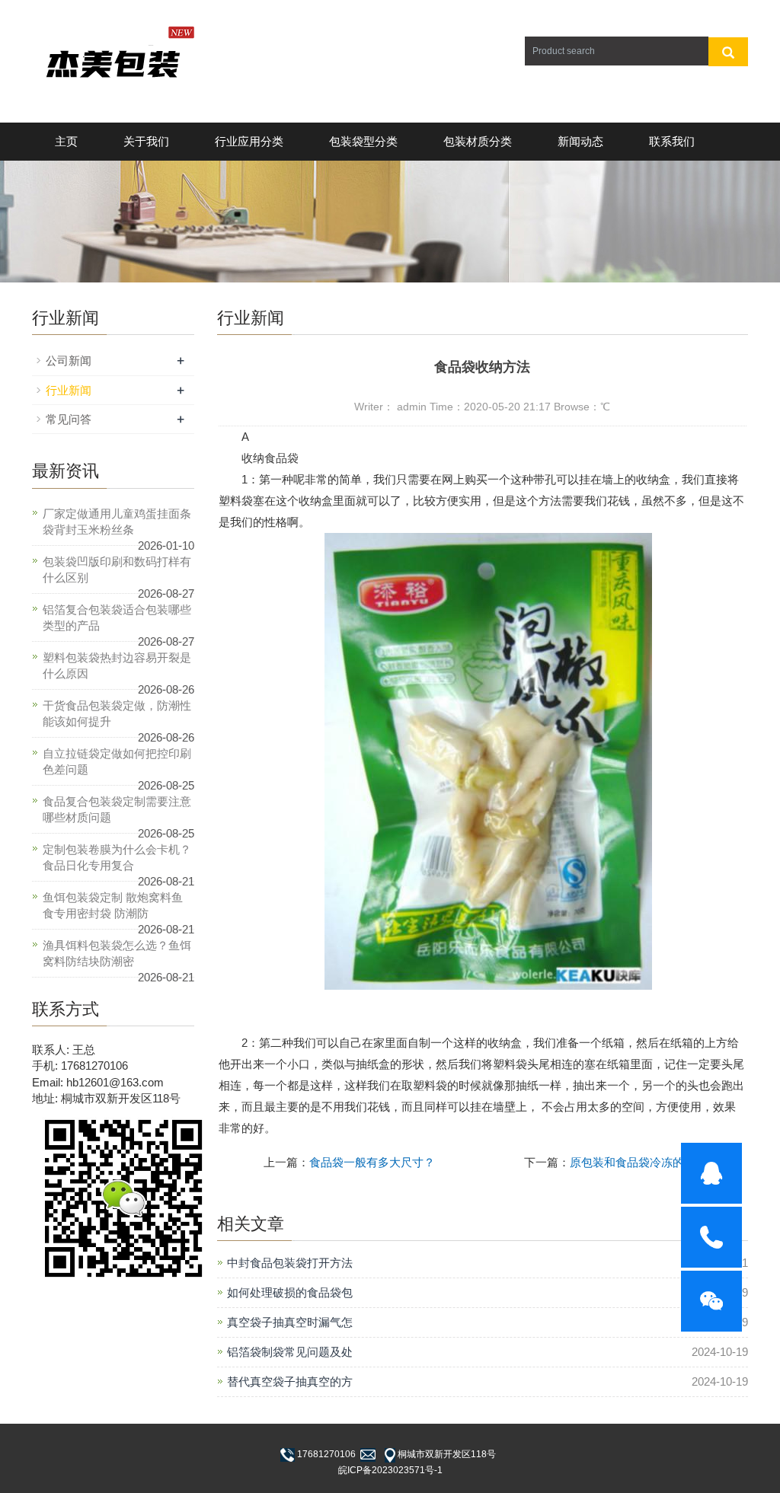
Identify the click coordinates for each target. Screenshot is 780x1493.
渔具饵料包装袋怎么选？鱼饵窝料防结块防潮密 (117, 953)
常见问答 (68, 419)
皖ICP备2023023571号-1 (390, 1470)
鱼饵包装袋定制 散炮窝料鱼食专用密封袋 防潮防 (113, 905)
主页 (66, 141)
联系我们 (672, 141)
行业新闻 (68, 390)
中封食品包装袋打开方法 (290, 1262)
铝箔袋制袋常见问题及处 (290, 1351)
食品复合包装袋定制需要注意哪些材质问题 (117, 809)
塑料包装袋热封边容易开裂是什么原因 (117, 665)
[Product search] (728, 51)
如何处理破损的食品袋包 (290, 1292)
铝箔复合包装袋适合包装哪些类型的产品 (117, 617)
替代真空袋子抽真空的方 (290, 1381)
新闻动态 (580, 141)
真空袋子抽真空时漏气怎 (290, 1322)
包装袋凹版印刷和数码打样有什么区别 (117, 569)
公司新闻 (68, 360)
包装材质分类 (477, 141)
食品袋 (281, 457)
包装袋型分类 (363, 141)
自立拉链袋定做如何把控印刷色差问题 (117, 761)
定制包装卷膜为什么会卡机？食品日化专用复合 (117, 857)
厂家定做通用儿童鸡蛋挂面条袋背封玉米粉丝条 (117, 521)
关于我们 (146, 141)
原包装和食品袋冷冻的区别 (638, 1162)
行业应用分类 (249, 141)
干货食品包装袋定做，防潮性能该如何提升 (117, 713)
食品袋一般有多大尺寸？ (372, 1162)
